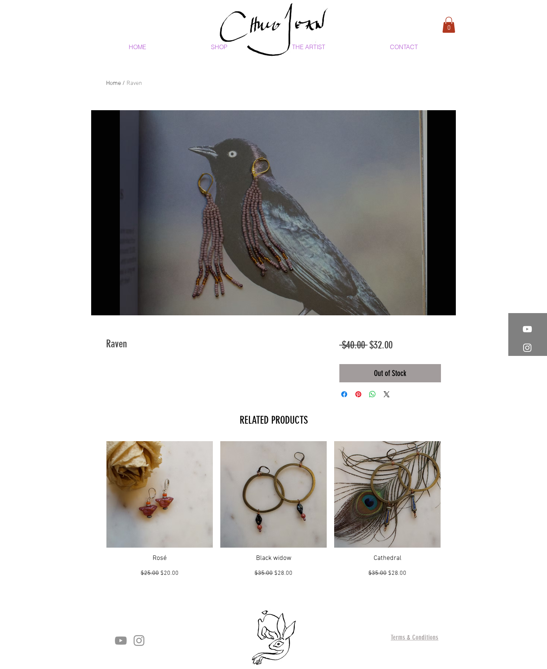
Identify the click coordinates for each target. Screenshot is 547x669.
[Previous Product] (95, 494)
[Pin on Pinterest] (358, 394)
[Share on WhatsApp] (372, 394)
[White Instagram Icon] (527, 347)
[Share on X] (386, 394)
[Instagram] (139, 640)
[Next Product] (451, 494)
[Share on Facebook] (344, 394)
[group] (273, 509)
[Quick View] (159, 494)
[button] (448, 25)
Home (113, 83)
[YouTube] (120, 640)
